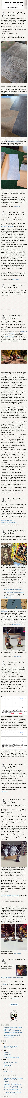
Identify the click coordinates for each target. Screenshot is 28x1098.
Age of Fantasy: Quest (9, 336)
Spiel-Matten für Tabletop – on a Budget (13, 1078)
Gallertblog (6, 1067)
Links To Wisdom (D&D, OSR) (11, 1046)
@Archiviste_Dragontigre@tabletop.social (10, 895)
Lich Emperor (4, 984)
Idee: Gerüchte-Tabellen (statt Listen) (13, 1089)
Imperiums (7, 373)
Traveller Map (7, 1054)
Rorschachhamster (8, 1063)
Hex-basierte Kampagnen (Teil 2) (12, 1035)
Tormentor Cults (23, 331)
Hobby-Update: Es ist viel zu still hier (12, 1092)
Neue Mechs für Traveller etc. (11, 1086)
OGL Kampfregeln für (13, 1030)
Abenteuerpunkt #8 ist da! (10, 1094)
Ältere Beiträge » (14, 1004)
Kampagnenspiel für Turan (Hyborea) (13, 1087)
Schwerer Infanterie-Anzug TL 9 (8, 520)
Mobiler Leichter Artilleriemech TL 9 (9, 522)
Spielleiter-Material (13, 1027)
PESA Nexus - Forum (9, 1071)
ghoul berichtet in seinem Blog (18, 565)
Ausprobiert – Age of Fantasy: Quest (12, 1084)
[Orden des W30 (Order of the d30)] (14, 1016)
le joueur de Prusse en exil (10, 1062)
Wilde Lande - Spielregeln (10, 1047)
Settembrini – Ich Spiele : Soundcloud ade (14, 1083)
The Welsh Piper (8, 1065)
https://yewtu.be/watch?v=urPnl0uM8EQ (15, 592)
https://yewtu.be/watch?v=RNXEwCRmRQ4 (13, 589)
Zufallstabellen (7, 1029)
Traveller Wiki (7, 1055)
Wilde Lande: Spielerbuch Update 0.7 (13, 1091)
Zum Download (4, 791)
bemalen (9, 1037)
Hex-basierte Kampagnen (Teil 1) (12, 1034)
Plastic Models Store (16, 624)
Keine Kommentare (17, 206)
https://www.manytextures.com (13, 141)
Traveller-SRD (7, 1052)
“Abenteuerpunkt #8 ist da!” (17, 959)
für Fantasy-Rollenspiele (13, 1032)
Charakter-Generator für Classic (11, 1057)
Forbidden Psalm (10, 333)
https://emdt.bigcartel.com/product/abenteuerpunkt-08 (12, 977)
